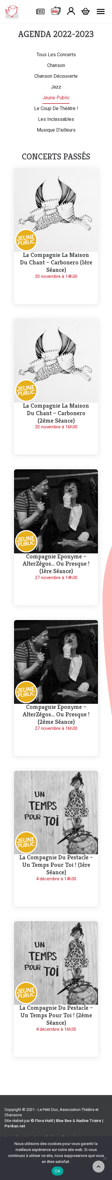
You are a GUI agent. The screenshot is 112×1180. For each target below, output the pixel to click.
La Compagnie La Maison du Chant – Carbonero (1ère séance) (56, 262)
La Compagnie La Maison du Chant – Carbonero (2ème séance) (56, 413)
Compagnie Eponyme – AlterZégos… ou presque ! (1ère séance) (56, 564)
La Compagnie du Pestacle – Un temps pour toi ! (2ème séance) (56, 1015)
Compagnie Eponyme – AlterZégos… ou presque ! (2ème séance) (56, 714)
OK (57, 1171)
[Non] (105, 1158)
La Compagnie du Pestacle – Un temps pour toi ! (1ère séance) (56, 865)
